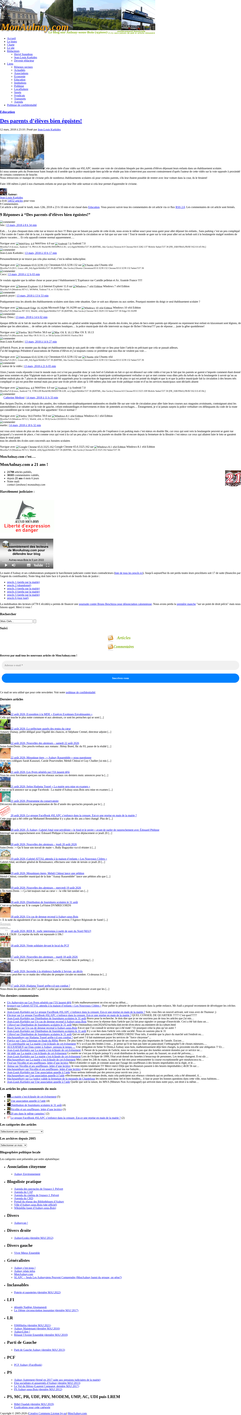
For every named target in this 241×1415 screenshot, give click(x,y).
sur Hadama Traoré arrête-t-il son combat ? (40, 1037)
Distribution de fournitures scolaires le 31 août (36, 1105)
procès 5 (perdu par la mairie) (23, 594)
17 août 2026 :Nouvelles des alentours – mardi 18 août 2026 (44, 956)
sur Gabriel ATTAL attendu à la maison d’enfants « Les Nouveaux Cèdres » (54, 1005)
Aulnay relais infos (24, 1271)
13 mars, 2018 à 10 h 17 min (41, 252)
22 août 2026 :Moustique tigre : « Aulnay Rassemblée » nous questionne (51, 757)
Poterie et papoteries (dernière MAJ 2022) (37, 1292)
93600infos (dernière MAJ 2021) (32, 1325)
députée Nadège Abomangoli (30, 1307)
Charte (10, 44)
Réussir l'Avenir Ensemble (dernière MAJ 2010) (41, 1334)
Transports (20, 98)
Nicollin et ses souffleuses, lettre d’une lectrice (36, 1109)
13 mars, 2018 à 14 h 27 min (41, 341)
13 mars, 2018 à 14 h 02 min (31, 317)
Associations (21, 73)
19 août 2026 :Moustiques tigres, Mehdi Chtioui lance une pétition (47, 873)
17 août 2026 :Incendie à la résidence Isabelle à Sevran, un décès (47, 971)
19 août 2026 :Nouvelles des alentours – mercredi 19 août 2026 (46, 887)
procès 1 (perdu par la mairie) (23, 582)
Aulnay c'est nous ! (24, 1267)
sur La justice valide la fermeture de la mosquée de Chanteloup (51, 1078)
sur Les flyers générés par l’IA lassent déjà (39, 1002)
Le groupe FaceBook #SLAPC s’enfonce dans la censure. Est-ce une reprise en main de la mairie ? (66, 1117)
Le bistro (12, 41)
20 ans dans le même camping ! (28, 1113)
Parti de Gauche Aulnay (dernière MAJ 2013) (39, 1349)
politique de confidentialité (80, 692)
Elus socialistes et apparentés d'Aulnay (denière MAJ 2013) (47, 1382)
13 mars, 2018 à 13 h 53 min (33, 295)
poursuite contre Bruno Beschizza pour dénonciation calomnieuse (115, 603)
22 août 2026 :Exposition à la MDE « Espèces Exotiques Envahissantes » (51, 714)
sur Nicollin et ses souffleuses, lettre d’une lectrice (37, 1062)
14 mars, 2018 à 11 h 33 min (42, 397)
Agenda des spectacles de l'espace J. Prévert (38, 1188)
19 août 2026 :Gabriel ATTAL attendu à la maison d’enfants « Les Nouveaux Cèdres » (59, 858)
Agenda (18, 101)
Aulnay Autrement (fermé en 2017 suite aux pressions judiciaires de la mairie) (57, 1379)
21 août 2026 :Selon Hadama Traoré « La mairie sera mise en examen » (50, 786)
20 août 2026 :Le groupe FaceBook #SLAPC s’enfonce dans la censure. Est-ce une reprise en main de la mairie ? (74, 815)
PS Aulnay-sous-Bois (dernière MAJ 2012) (38, 1389)
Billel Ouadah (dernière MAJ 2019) (34, 1404)
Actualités (19, 70)
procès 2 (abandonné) (19, 585)
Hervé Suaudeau (23, 54)
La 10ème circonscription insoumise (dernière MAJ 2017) (46, 1310)
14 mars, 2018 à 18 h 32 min (25, 425)
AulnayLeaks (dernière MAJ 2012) (33, 1237)
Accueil (11, 38)
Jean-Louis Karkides (25, 57)
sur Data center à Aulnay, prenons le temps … (41, 1046)
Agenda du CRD (23, 1198)
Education (19, 79)
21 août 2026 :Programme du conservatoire (35, 800)
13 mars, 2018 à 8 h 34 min (21, 225)
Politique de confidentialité (22, 105)
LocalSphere (21, 89)
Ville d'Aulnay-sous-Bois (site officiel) (35, 1204)
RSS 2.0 (180, 207)
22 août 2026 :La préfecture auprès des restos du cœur (41, 728)
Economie (19, 76)
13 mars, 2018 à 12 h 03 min (24, 274)
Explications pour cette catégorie (32, 1407)
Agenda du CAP (23, 1192)
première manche (186, 603)
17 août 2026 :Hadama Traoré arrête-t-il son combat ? (40, 985)
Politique (19, 85)
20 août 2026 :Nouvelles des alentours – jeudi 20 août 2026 (44, 844)
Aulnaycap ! (21, 1222)
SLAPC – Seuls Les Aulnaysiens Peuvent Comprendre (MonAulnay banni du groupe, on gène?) (68, 1277)
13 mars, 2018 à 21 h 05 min (40, 366)
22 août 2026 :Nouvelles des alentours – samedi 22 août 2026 (45, 743)
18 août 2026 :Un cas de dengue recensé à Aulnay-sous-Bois (44, 916)
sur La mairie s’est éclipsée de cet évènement (41, 1043)
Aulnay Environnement (27, 1174)
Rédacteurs (13, 51)
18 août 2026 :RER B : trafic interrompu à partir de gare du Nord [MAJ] (51, 931)
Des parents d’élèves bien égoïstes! (41, 121)
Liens (10, 63)
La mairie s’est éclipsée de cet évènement (33, 1096)
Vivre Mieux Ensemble (27, 1252)
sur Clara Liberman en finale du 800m (32, 1040)
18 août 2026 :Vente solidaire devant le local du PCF (40, 945)
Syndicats (19, 95)
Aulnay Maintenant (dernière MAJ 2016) (37, 1328)
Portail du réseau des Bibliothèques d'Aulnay (39, 1201)
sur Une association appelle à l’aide (38, 1072)
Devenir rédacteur (24, 60)
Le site (10, 47)
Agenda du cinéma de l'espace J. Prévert (36, 1195)
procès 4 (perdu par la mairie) (23, 591)
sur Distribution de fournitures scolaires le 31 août (46, 1018)
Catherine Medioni (14, 397)
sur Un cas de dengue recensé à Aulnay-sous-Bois (46, 1021)
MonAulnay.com (23, 1274)
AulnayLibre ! (22, 1331)
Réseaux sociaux (23, 66)
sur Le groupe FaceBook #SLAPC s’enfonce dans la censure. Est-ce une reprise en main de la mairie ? (76, 1012)
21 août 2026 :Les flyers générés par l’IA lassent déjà (40, 772)
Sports (17, 92)
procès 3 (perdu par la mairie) (23, 588)
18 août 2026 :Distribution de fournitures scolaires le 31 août (44, 902)
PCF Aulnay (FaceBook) (28, 1364)
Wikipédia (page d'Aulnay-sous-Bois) (35, 1207)
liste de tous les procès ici (129, 572)
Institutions (20, 82)
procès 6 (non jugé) (18, 598)
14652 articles (15, 200)
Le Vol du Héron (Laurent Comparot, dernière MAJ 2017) (46, 1386)
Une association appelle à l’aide (28, 1100)
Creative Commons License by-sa (47, 1413)
